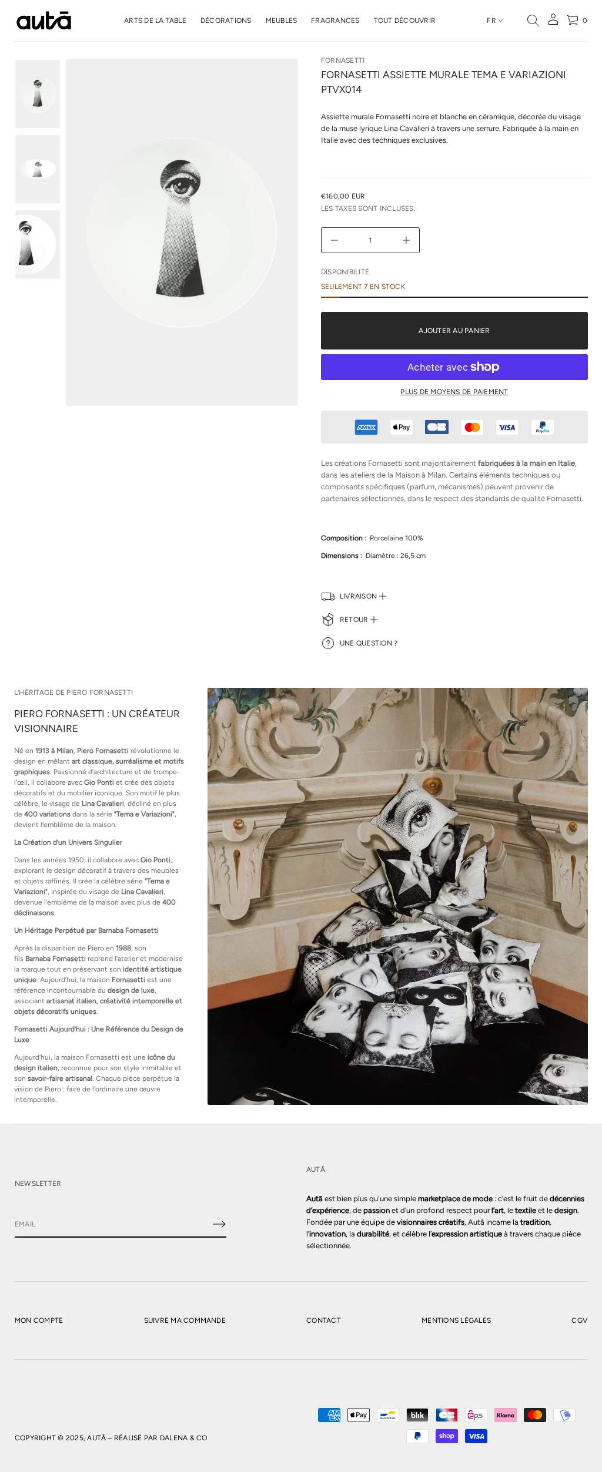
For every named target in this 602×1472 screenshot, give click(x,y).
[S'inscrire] (219, 1224)
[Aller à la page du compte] (553, 23)
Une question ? (368, 643)
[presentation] (181, 232)
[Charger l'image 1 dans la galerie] (37, 94)
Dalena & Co (184, 1438)
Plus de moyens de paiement (454, 392)
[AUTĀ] (44, 20)
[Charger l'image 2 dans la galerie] (37, 169)
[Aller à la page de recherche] (533, 20)
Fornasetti (342, 60)
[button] (533, 20)
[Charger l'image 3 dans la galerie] (37, 244)
